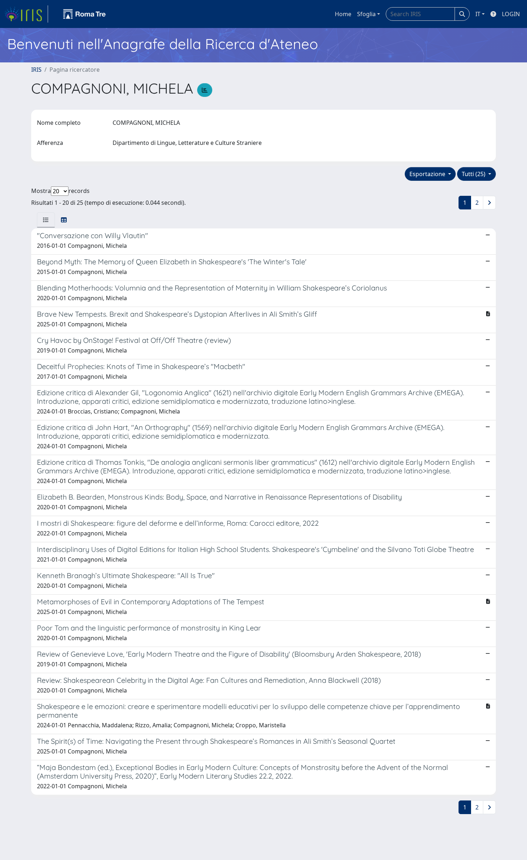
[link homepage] (26, 14)
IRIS (36, 70)
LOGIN (511, 14)
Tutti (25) (474, 174)
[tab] (46, 219)
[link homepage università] (84, 14)
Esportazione (428, 174)
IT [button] (477, 14)
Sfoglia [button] (366, 14)
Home (343, 14)
